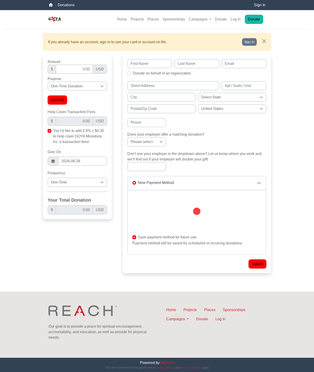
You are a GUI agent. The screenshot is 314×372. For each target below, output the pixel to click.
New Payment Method (156, 183)
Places (153, 19)
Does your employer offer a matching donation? (165, 134)
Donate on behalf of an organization (162, 73)
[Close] (264, 41)
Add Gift (57, 100)
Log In (236, 19)
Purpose (54, 79)
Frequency (56, 173)
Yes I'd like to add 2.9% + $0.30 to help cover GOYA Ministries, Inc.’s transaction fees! (78, 136)
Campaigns (198, 19)
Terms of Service (190, 367)
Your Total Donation (69, 200)
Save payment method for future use (167, 237)
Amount (54, 62)
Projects (137, 19)
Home (122, 19)
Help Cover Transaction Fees (71, 112)
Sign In (259, 5)
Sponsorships (174, 19)
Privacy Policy (165, 367)
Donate (221, 19)
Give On (54, 152)
